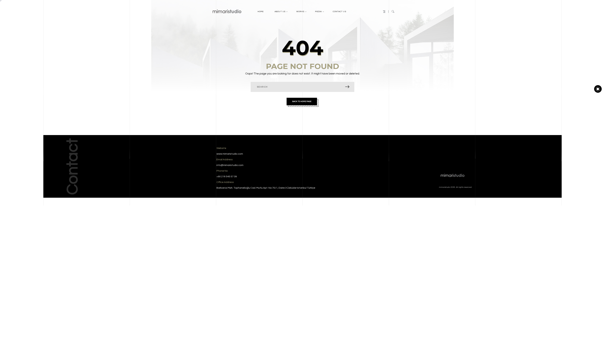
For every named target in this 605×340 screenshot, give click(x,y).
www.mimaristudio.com (229, 154)
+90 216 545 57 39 (226, 176)
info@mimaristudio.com (229, 165)
